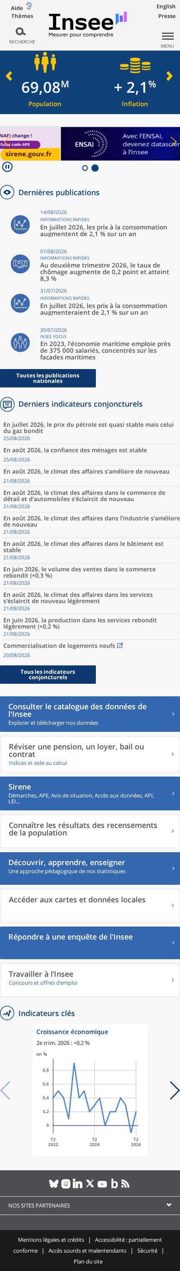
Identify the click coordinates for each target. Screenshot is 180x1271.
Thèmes (22, 16)
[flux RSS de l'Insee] (126, 1187)
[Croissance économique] (90, 1155)
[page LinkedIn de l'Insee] (78, 1187)
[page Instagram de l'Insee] (66, 1187)
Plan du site (88, 1261)
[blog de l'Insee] (114, 1187)
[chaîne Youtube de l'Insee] (102, 1187)
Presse (167, 16)
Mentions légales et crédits (51, 1239)
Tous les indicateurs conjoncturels (48, 674)
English (166, 6)
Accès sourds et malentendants (87, 1250)
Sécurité (147, 1250)
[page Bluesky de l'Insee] (54, 1187)
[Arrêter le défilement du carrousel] (7, 168)
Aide (17, 8)
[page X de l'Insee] (90, 1187)
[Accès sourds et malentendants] (29, 8)
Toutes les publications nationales (47, 378)
